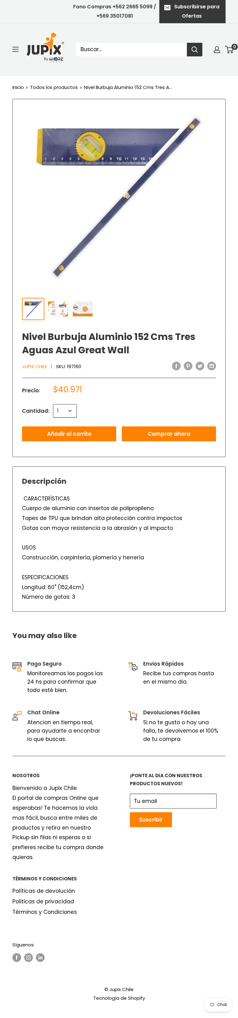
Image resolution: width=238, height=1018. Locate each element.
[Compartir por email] (211, 366)
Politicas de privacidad (43, 901)
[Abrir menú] (15, 49)
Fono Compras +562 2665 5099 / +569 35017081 (114, 11)
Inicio (18, 87)
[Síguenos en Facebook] (16, 957)
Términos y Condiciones (44, 912)
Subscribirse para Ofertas (196, 11)
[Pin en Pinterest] (188, 366)
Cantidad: (35, 411)
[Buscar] (194, 49)
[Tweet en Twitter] (200, 366)
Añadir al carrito (69, 434)
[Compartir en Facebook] (176, 366)
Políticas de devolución (43, 891)
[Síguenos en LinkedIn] (40, 957)
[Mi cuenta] (217, 49)
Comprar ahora (169, 434)
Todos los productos (54, 87)
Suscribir (151, 819)
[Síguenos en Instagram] (28, 957)
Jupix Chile (34, 366)
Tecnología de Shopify (119, 998)
